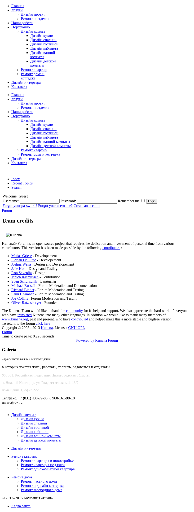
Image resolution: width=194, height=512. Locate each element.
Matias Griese (21, 256)
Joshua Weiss (21, 264)
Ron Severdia (21, 273)
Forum (7, 211)
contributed (79, 319)
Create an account (87, 206)
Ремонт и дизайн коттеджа (42, 486)
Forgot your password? (20, 206)
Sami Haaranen (22, 294)
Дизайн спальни (34, 423)
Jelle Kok (18, 269)
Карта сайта (21, 506)
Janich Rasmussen (25, 277)
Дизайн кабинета (34, 432)
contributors (111, 248)
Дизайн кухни (32, 419)
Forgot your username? (55, 206)
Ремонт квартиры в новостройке (47, 461)
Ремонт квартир (24, 456)
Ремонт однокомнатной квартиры (48, 469)
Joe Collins (19, 298)
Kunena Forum (106, 340)
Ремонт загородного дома (41, 490)
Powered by (85, 340)
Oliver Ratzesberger (26, 303)
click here (43, 323)
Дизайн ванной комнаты (41, 436)
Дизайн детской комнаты (41, 440)
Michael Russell (23, 286)
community (74, 311)
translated (25, 315)
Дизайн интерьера (26, 448)
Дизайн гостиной (35, 427)
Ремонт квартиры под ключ (43, 465)
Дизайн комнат (23, 415)
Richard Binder (22, 290)
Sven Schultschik (24, 281)
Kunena (47, 328)
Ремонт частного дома (39, 481)
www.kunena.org (15, 319)
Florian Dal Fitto (23, 260)
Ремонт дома (21, 477)
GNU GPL (76, 328)
